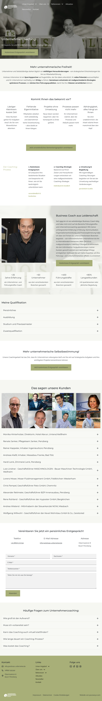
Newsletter (26, 9)
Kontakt (36, 9)
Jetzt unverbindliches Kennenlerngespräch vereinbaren (51, 148)
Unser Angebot (28, 4)
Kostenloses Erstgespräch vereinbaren (20, 52)
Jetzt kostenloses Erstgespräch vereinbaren (51, 367)
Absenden (13, 593)
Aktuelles (69, 4)
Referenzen (55, 4)
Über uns (42, 4)
